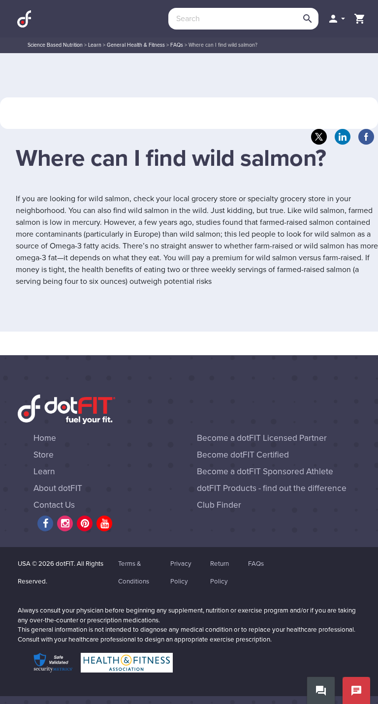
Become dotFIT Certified (243, 455)
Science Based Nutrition (55, 45)
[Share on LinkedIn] (342, 137)
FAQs (176, 45)
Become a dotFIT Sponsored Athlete (265, 471)
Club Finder (219, 505)
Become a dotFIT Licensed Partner (262, 438)
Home (44, 438)
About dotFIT (57, 488)
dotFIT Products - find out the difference (271, 488)
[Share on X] (319, 137)
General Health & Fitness (136, 45)
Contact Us (54, 505)
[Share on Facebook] (366, 137)
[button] (336, 19)
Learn (94, 45)
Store (43, 455)
